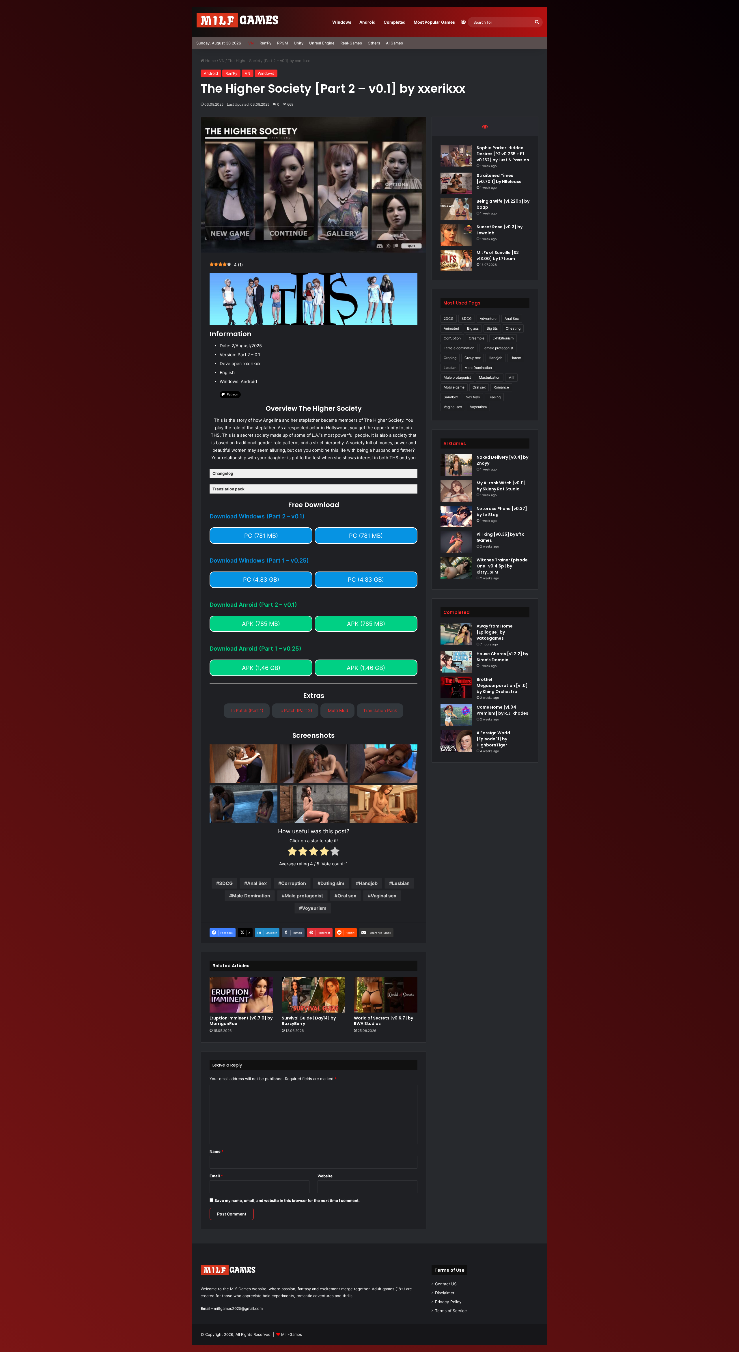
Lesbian (401, 883)
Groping (450, 358)
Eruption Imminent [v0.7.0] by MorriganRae (241, 1020)
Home (210, 60)
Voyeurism (314, 908)
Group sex (472, 358)
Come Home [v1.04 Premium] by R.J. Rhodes (502, 710)
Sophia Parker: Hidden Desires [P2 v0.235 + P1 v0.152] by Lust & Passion (503, 154)
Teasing (494, 397)
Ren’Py (265, 43)
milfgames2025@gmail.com (238, 1308)
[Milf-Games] (241, 22)
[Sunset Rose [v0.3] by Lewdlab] (456, 235)
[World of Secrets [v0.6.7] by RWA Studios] (385, 995)
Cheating (513, 328)
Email (216, 1176)
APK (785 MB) (261, 623)
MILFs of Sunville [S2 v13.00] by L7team (498, 256)
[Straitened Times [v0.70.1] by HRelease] (456, 183)
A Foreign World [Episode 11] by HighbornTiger (493, 739)
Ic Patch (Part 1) (246, 710)
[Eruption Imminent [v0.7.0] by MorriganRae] (241, 995)
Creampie (476, 338)
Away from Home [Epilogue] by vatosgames (495, 632)
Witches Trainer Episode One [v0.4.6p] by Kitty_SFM (502, 566)
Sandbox (451, 397)
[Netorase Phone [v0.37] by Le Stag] (456, 516)
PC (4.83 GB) (261, 579)
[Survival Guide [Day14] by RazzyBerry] (313, 995)
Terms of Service (451, 1310)
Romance (501, 387)
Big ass (473, 328)
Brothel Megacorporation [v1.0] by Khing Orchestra (502, 685)
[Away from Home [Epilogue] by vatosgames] (456, 634)
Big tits (492, 328)
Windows (341, 22)
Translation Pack (380, 710)
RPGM (282, 43)
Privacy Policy (448, 1301)
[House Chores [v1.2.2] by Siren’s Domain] (456, 662)
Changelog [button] (222, 473)
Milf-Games (291, 1334)
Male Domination (251, 896)
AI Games (394, 43)
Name (216, 1151)
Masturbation (489, 377)
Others (374, 43)
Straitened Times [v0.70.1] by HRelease (499, 178)
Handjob (368, 883)
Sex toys (473, 397)
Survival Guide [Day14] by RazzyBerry (309, 1020)
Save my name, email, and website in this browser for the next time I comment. (287, 1200)
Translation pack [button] (228, 489)
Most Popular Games (434, 22)
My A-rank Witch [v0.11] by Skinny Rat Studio (501, 486)
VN (251, 43)
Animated (451, 328)
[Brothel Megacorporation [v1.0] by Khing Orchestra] (456, 687)
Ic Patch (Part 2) (295, 710)
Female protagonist (497, 348)
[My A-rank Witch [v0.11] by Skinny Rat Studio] (456, 491)
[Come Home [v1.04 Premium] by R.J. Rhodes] (456, 715)
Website (325, 1176)
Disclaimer (444, 1293)
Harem (515, 358)
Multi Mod (337, 710)
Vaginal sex (383, 896)
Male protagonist (304, 896)
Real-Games (351, 43)
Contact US (446, 1284)
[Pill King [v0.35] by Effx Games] (456, 542)
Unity (298, 43)
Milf (511, 377)
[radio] (292, 852)
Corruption (293, 883)
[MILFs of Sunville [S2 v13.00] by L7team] (456, 260)
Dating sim (332, 883)
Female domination (459, 348)
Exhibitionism (503, 338)
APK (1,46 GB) (261, 667)
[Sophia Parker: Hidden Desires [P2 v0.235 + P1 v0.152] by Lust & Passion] (456, 156)
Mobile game (454, 387)
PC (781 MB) (261, 535)
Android (367, 22)
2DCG (449, 318)
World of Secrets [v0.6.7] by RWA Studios (383, 1020)
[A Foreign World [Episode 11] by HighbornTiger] (456, 741)
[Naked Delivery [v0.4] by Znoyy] (456, 465)
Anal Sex (257, 883)
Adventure (488, 318)
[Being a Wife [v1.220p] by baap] (456, 209)
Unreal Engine (322, 43)
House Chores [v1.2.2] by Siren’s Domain (502, 657)
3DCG (226, 883)
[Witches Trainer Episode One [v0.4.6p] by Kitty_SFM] (456, 568)
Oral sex (346, 896)
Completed (395, 22)
